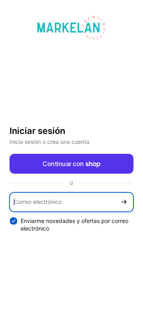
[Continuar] (124, 202)
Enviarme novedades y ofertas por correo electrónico (74, 224)
